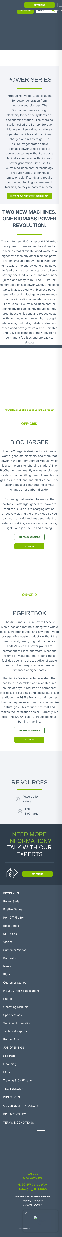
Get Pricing (29, 546)
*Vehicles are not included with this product (29, 409)
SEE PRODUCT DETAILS (29, 537)
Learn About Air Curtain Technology (29, 196)
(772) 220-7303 (32, 1177)
